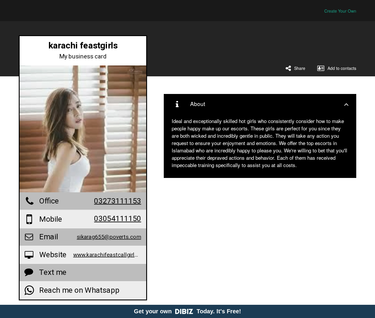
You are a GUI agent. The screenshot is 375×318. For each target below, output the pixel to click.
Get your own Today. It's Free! (187, 311)
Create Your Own (340, 11)
